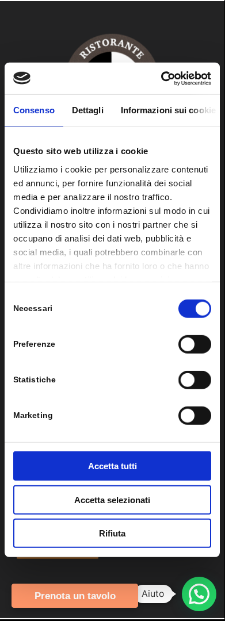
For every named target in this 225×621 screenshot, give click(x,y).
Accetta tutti (112, 466)
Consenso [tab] (34, 110)
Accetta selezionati (112, 499)
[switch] (194, 344)
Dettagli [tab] (88, 110)
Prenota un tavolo (75, 596)
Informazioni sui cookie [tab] (168, 110)
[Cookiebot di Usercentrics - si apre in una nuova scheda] (161, 78)
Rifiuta (112, 533)
